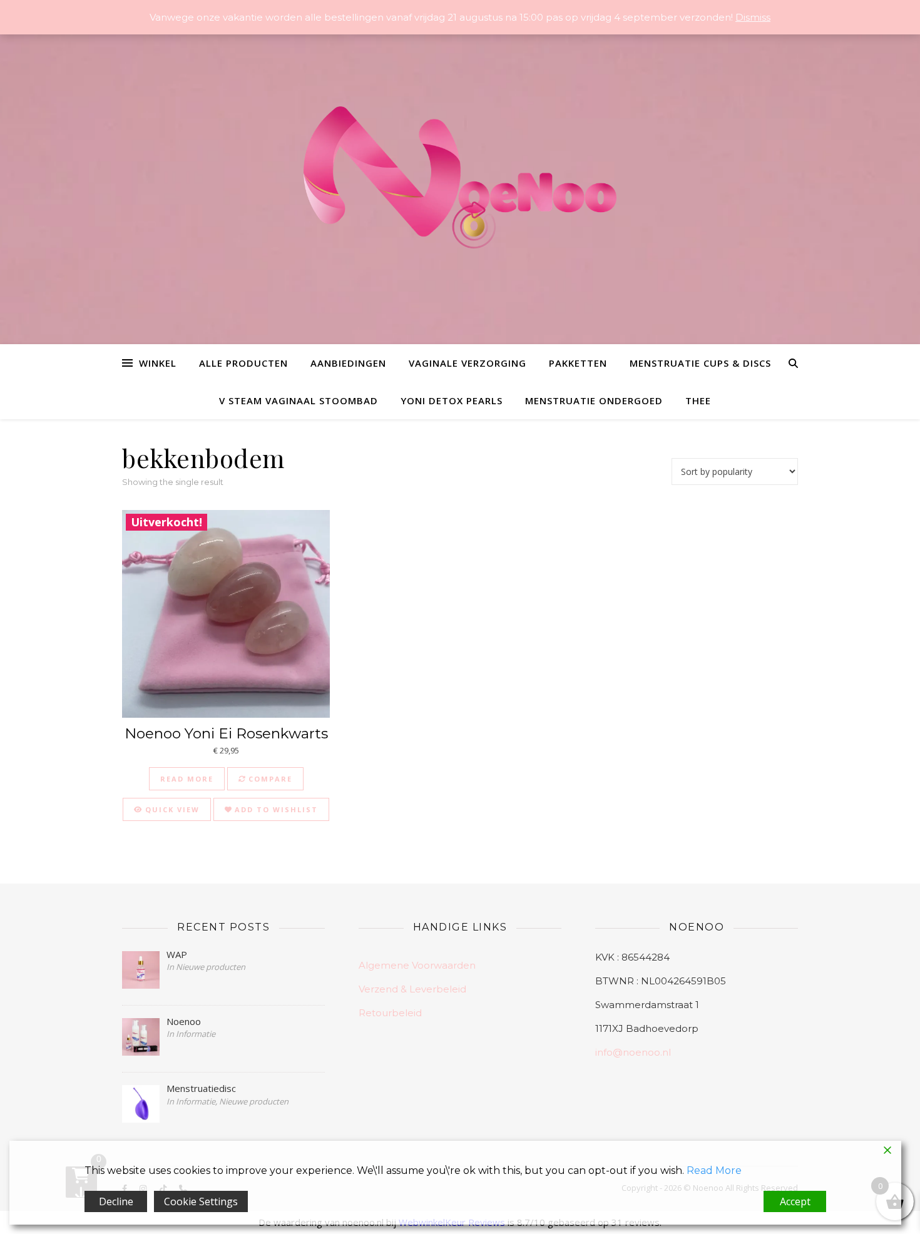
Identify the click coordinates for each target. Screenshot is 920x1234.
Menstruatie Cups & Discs (700, 363)
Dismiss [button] (752, 17)
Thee (698, 400)
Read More (714, 1170)
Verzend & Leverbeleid (412, 989)
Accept (795, 1201)
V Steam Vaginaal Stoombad (298, 400)
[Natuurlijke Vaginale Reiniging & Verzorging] (460, 183)
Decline (116, 1201)
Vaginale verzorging (467, 363)
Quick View (171, 809)
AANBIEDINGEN (348, 363)
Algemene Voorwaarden (417, 965)
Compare (268, 778)
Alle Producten (243, 363)
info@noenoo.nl (633, 1052)
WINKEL (157, 363)
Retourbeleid (390, 1013)
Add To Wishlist (275, 809)
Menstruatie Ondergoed (594, 400)
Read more (186, 778)
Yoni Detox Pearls (452, 400)
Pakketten (578, 363)
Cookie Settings (201, 1201)
